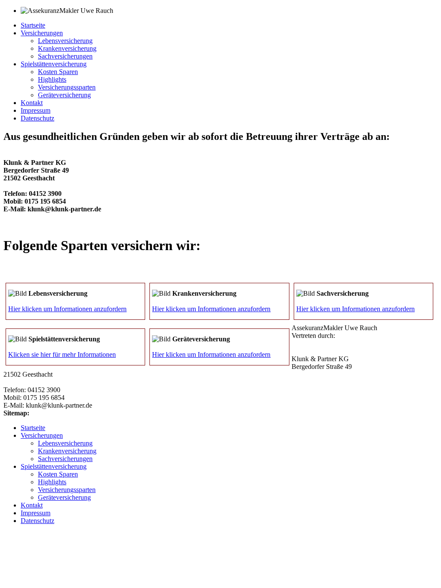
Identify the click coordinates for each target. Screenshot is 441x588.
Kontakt (32, 102)
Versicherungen (42, 33)
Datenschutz (37, 118)
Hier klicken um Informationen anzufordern (67, 309)
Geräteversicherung (64, 95)
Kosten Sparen (58, 71)
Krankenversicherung (67, 48)
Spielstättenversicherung (54, 64)
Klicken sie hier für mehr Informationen (62, 354)
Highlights (52, 79)
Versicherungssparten (67, 87)
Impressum (35, 110)
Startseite (33, 25)
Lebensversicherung (65, 40)
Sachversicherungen (65, 56)
